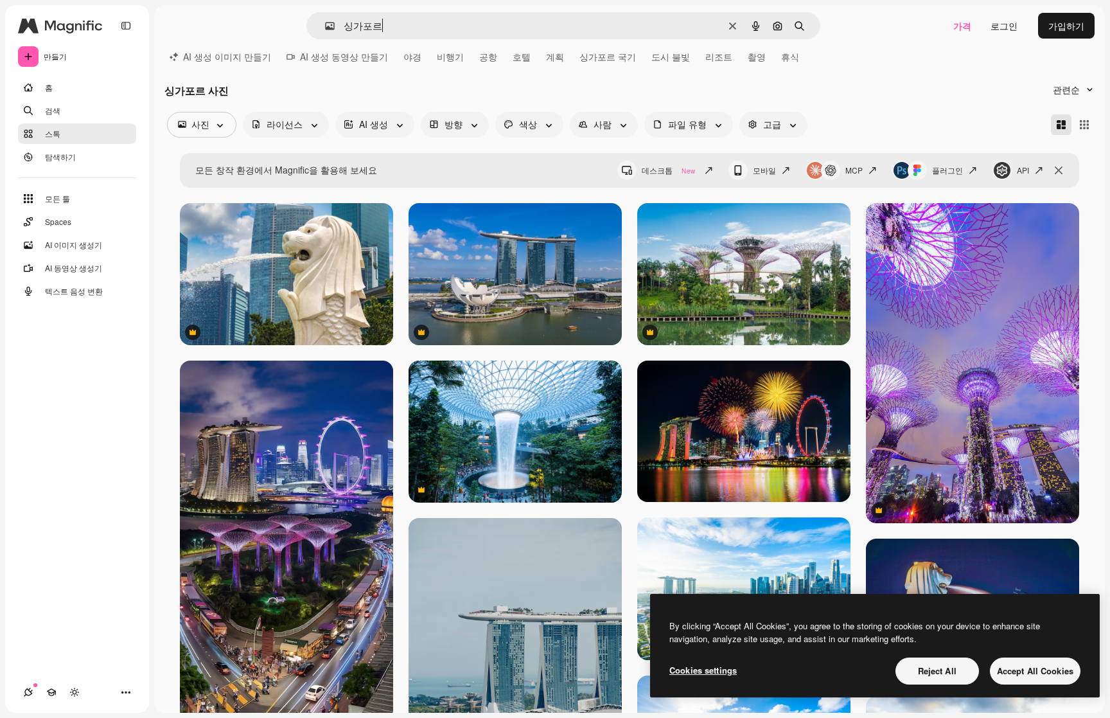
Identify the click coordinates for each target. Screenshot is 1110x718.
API (1023, 170)
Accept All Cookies (1035, 671)
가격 (962, 25)
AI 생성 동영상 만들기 (344, 56)
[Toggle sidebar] (126, 25)
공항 (488, 56)
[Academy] (51, 692)
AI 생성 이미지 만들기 (227, 56)
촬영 (757, 56)
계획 (555, 56)
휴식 (790, 56)
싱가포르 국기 (607, 56)
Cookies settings (703, 670)
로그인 (1004, 25)
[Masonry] (1061, 124)
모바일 (764, 170)
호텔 (522, 56)
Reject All (937, 671)
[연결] (28, 692)
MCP (854, 170)
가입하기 (1066, 25)
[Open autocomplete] (324, 26)
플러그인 (947, 170)
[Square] (1084, 124)
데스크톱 (668, 170)
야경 (412, 56)
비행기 (450, 56)
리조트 (718, 56)
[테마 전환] (74, 692)
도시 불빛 (670, 56)
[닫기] (1058, 170)
